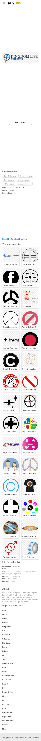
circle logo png (9, 180)
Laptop (4, 647)
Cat (3, 630)
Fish (3, 696)
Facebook (6, 724)
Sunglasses (6, 626)
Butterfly (5, 622)
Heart (4, 610)
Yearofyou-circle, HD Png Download (15, 536)
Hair (3, 688)
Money (4, 729)
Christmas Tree (8, 675)
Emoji (4, 671)
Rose (4, 667)
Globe (4, 700)
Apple (4, 618)
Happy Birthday (8, 692)
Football (5, 684)
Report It (5, 239)
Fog (3, 655)
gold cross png (9, 184)
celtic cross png (23, 180)
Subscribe (6, 639)
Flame (4, 614)
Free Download (20, 122)
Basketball (6, 634)
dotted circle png (26, 176)
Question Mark (7, 720)
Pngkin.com (6, 716)
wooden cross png (24, 184)
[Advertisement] (20, 31)
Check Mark (7, 679)
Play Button (6, 643)
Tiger (4, 659)
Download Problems (18, 239)
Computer (6, 704)
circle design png (10, 176)
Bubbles (5, 651)
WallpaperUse (7, 663)
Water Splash (7, 712)
